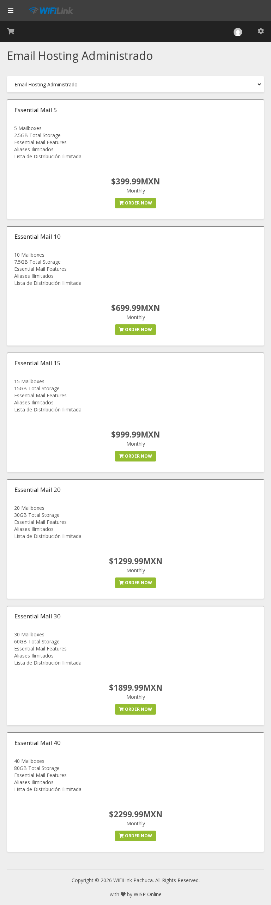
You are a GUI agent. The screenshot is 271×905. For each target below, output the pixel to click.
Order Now (138, 203)
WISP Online (148, 894)
